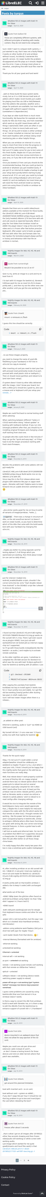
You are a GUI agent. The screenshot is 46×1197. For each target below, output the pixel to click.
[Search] (30, 3)
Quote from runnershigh (18, 264)
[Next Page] (28, 1160)
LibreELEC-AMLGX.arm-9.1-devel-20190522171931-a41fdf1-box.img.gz (18, 1150)
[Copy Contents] (40, 329)
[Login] (36, 3)
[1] (7, 333)
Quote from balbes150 (17, 34)
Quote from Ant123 (16, 1123)
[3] (7, 679)
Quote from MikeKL (16, 1079)
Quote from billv (14, 1031)
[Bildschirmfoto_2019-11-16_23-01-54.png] (23, 600)
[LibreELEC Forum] (11, 3)
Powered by (23, 1193)
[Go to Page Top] (42, 1193)
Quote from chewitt (16, 313)
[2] (7, 677)
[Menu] (42, 3)
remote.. (6, 393)
